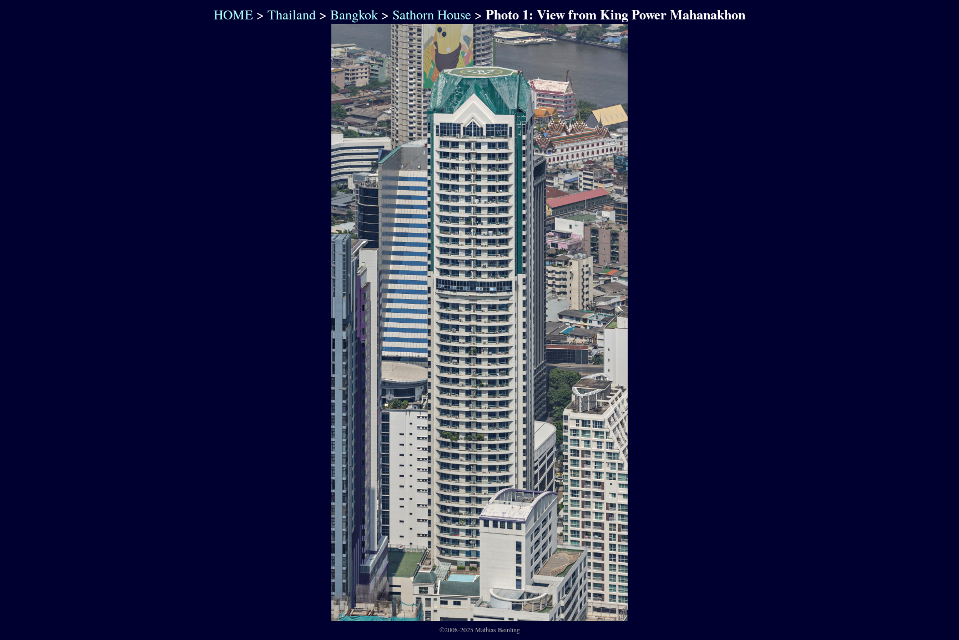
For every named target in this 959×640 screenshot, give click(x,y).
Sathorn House (431, 14)
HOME (231, 14)
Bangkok (354, 14)
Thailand (291, 14)
